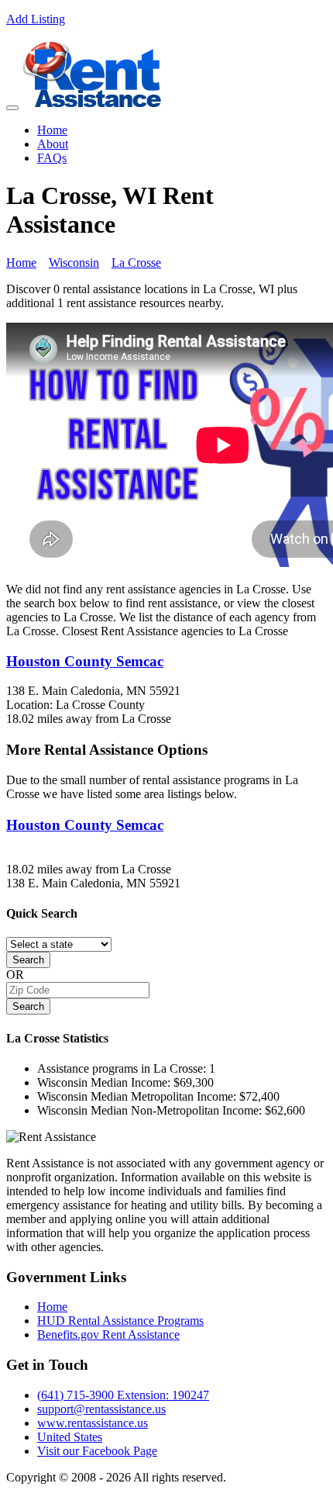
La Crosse (136, 262)
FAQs (52, 157)
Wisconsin (74, 262)
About (52, 143)
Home (52, 130)
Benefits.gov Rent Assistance (108, 1334)
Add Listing (35, 19)
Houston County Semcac (84, 661)
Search (28, 960)
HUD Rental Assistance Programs (120, 1320)
